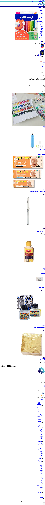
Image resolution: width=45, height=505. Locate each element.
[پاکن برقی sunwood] (36, 148)
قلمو (41, 433)
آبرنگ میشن (39, 413)
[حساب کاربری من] (4, 4)
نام (44, 86)
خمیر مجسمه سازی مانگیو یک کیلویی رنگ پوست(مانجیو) (37, 191)
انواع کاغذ (41, 34)
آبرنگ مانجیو (43, 131)
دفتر (41, 13)
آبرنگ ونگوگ (39, 414)
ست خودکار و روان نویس (39, 54)
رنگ (41, 466)
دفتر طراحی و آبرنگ (40, 474)
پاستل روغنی (40, 431)
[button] (42, 126)
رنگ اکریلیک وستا (39, 404)
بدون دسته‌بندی (40, 131)
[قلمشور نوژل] (28, 267)
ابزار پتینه (41, 26)
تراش (41, 454)
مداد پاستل (41, 429)
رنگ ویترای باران (39, 421)
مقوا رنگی (41, 33)
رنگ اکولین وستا (39, 426)
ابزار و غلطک (40, 31)
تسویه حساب (43, 386)
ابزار (41, 29)
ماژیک (41, 16)
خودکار (41, 12)
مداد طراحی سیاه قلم (39, 21)
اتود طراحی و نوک (40, 20)
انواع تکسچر (40, 465)
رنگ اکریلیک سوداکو (38, 401)
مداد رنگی (41, 10)
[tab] (42, 66)
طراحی (44, 154)
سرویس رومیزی (40, 483)
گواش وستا (39, 419)
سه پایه (41, 434)
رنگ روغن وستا (39, 407)
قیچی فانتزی (39, 8)
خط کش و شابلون (40, 1)
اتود (41, 39)
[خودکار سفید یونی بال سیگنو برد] (28, 227)
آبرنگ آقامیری (39, 409)
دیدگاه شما (43, 85)
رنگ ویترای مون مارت (38, 420)
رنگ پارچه (41, 422)
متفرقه (41, 47)
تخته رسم (41, 476)
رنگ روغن (41, 405)
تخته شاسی (41, 24)
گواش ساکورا (39, 418)
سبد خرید (44, 385)
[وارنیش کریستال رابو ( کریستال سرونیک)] (28, 323)
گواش (41, 415)
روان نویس (41, 53)
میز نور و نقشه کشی (40, 443)
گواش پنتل (39, 417)
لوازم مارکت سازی (40, 444)
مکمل (41, 438)
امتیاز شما (43, 80)
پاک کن (41, 15)
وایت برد (41, 44)
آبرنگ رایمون (39, 410)
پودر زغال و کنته (40, 22)
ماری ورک (40, 424)
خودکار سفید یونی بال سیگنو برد (40, 231)
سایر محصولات (40, 18)
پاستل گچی (41, 430)
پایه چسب (41, 42)
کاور (41, 46)
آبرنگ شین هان (39, 412)
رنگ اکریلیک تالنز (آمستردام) (38, 403)
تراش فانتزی (39, 7)
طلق (41, 35)
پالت (41, 435)
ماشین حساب (40, 37)
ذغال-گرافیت (40, 461)
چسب (41, 17)
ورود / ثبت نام (41, 497)
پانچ (41, 480)
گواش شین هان (39, 416)
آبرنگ (41, 408)
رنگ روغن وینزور (39, 406)
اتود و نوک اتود (40, 11)
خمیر (44, 193)
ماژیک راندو (41, 439)
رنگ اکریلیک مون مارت (38, 402)
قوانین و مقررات (43, 387)
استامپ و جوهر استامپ (39, 485)
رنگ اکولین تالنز (39, 425)
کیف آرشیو (41, 442)
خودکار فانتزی (39, 447)
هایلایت (41, 457)
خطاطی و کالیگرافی (40, 459)
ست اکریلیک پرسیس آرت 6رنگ (41, 55)
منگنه (41, 41)
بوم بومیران (41, 487)
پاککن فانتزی (39, 6)
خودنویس (41, 52)
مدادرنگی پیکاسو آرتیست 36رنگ (40, 287)
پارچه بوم (41, 49)
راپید (41, 0)
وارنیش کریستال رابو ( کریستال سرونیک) (39, 327)
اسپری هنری (40, 427)
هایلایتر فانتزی (39, 449)
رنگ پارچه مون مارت (38, 423)
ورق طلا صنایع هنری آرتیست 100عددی (40, 360)
